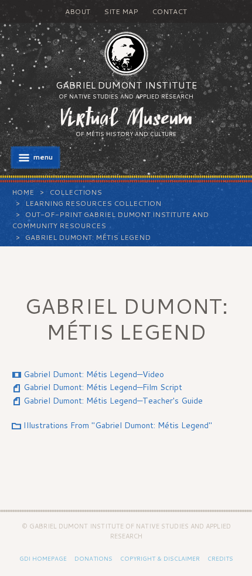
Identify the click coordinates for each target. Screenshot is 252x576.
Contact (169, 11)
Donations (93, 558)
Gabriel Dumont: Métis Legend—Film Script (102, 387)
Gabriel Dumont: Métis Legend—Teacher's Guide (113, 400)
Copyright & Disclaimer (160, 558)
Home (23, 192)
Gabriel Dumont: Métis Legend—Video (93, 374)
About (77, 11)
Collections (75, 192)
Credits (220, 558)
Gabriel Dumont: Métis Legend (88, 237)
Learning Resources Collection (93, 203)
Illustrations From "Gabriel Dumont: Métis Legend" (117, 425)
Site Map (121, 11)
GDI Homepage (43, 558)
